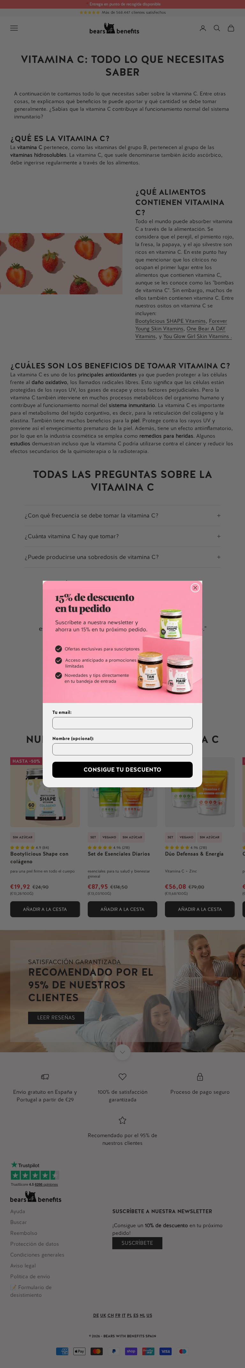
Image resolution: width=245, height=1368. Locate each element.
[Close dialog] (195, 588)
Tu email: (62, 712)
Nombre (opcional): (73, 738)
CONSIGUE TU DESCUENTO (122, 769)
